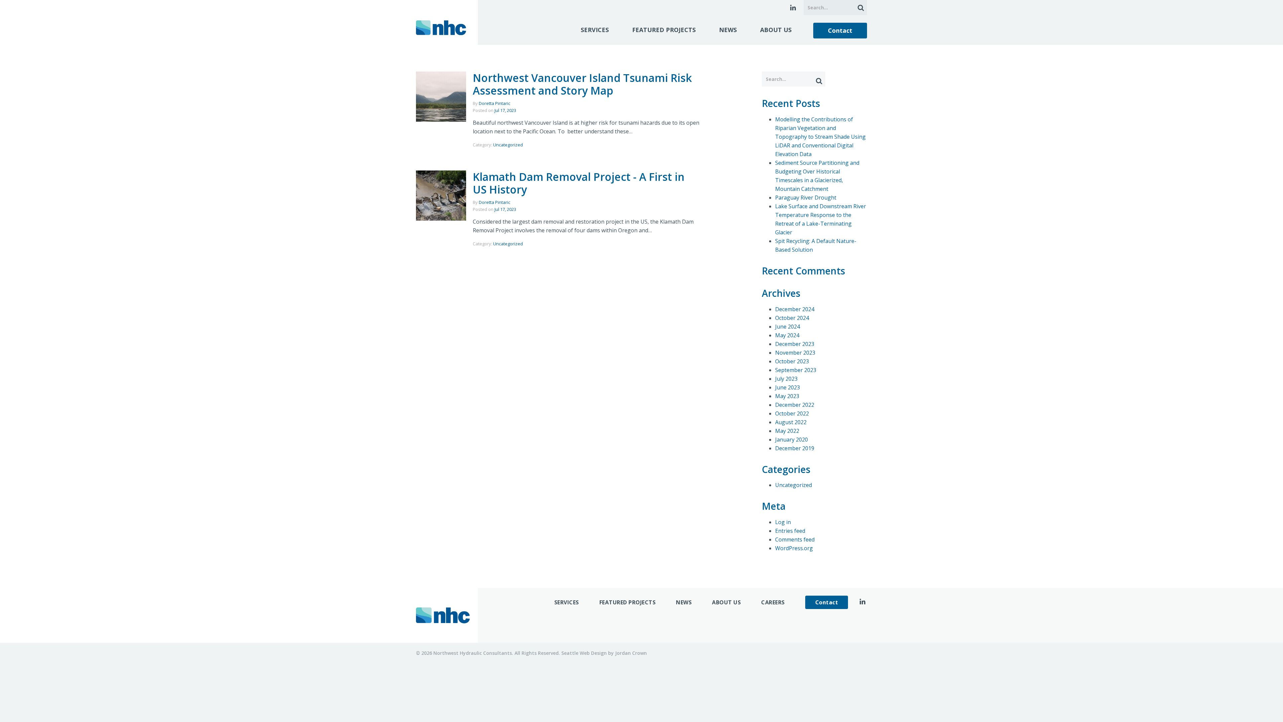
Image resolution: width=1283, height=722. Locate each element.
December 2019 (794, 448)
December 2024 (794, 309)
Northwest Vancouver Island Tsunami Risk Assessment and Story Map (582, 84)
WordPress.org (794, 548)
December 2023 (794, 344)
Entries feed (790, 530)
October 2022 (792, 413)
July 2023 (786, 378)
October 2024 (792, 318)
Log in (783, 522)
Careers (773, 602)
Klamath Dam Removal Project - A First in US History (579, 183)
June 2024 (787, 326)
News (728, 30)
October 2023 (792, 361)
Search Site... (859, 7)
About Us (776, 30)
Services (595, 30)
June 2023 (787, 387)
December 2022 (794, 404)
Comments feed (795, 539)
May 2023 (787, 396)
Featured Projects (664, 30)
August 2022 (791, 422)
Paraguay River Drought (805, 197)
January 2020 (791, 439)
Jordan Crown (631, 653)
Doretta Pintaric (494, 103)
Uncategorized (508, 145)
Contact (840, 30)
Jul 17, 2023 (505, 110)
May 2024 (787, 335)
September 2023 (795, 370)
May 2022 (787, 431)
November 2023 (795, 352)
